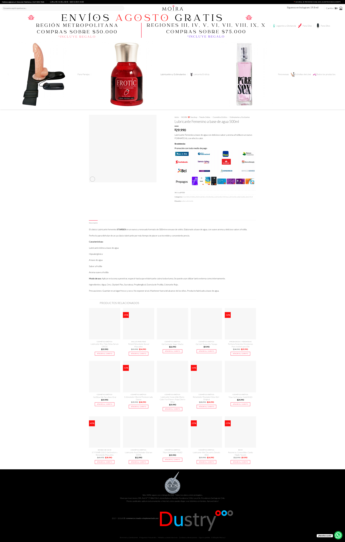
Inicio (177, 117)
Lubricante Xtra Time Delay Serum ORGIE (104, 345)
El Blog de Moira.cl (218, 537)
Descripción (93, 223)
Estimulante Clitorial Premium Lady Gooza (138, 398)
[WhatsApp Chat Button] (338, 535)
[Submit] (122, 8)
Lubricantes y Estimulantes (173, 74)
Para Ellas (307, 26)
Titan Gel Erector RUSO (172, 452)
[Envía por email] (186, 207)
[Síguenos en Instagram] (321, 8)
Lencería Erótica (201, 74)
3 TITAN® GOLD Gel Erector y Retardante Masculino (104, 453)
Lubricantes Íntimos (221, 197)
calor (183, 201)
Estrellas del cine (303, 74)
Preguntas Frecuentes (147, 537)
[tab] (93, 223)
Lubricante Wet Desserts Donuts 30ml (206, 453)
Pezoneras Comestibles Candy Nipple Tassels (240, 453)
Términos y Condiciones (129, 537)
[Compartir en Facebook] (177, 207)
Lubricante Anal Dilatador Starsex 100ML (138, 453)
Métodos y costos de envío (168, 537)
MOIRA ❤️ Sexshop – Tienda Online (195, 117)
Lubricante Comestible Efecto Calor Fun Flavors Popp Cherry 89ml (172, 399)
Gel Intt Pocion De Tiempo (206, 344)
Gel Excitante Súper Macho (172, 344)
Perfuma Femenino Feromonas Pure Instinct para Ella (240, 345)
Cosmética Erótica (220, 117)
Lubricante (189, 201)
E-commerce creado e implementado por (141, 518)
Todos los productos (326, 74)
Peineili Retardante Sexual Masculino (138, 345)
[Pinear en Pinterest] (191, 207)
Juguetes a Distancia (286, 26)
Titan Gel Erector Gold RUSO (240, 397)
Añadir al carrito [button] (104, 353)
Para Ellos (325, 26)
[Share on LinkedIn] (196, 207)
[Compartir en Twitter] (182, 207)
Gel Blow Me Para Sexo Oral (104, 397)
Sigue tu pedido (204, 537)
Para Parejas (83, 74)
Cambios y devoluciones (188, 537)
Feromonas (283, 74)
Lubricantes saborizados (236, 197)
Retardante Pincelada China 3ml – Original (206, 398)
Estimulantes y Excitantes (240, 117)
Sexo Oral (249, 197)
